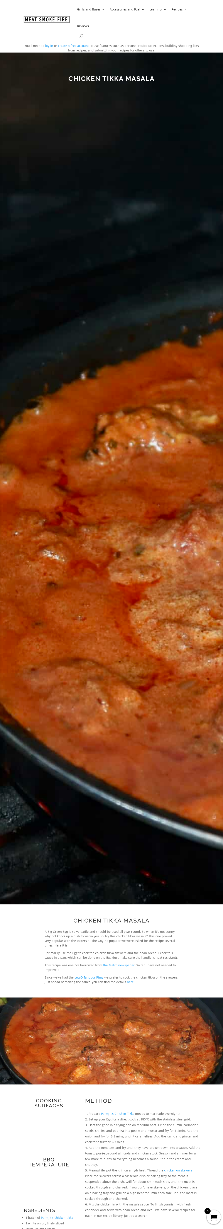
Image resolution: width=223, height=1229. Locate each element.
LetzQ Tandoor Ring (88, 977)
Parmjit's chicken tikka (57, 1217)
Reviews (83, 26)
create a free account (73, 46)
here (130, 982)
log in (49, 46)
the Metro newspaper (119, 965)
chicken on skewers (178, 1170)
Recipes (177, 9)
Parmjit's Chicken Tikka (117, 1114)
